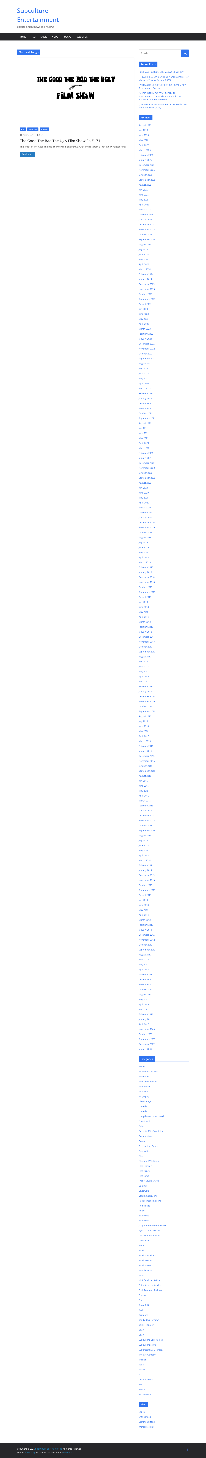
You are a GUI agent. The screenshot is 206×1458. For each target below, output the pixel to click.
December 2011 (147, 979)
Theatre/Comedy (147, 1354)
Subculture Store (147, 1344)
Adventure (144, 1076)
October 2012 (145, 944)
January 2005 (145, 1049)
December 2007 (147, 1044)
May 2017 (143, 671)
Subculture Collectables (151, 1339)
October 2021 (145, 413)
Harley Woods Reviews (150, 1200)
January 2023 (145, 338)
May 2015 (143, 790)
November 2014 (147, 820)
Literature (144, 1240)
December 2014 (147, 815)
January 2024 (145, 279)
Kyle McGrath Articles (149, 1230)
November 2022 (147, 348)
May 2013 (143, 909)
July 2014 (143, 840)
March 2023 (145, 328)
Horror (142, 1210)
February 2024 (146, 274)
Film (33, 36)
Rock (141, 1310)
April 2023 (144, 323)
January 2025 (145, 219)
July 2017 (143, 661)
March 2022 (145, 388)
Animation (144, 1091)
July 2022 (143, 368)
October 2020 (145, 472)
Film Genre (144, 1170)
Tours (141, 1364)
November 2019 (147, 527)
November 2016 (147, 701)
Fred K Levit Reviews (149, 1180)
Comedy (143, 1106)
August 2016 (145, 716)
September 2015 (147, 770)
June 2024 (144, 254)
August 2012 (145, 954)
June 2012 (144, 959)
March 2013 (145, 919)
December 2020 (147, 462)
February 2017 (146, 686)
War (141, 1384)
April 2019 (144, 557)
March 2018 (145, 621)
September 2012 (147, 949)
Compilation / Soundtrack (151, 1116)
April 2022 (144, 383)
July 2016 (143, 721)
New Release (145, 1270)
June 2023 (144, 313)
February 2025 (146, 214)
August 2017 (145, 656)
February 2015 (146, 805)
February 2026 (146, 155)
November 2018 (147, 582)
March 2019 (145, 562)
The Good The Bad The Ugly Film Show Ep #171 (60, 140)
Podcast (67, 36)
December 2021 (147, 403)
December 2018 (147, 577)
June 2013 (144, 905)
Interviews (144, 1215)
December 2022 (147, 343)
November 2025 (147, 169)
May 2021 (143, 438)
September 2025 (147, 179)
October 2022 (145, 353)
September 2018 (147, 592)
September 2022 (147, 358)
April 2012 (144, 969)
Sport (141, 1329)
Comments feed (147, 1421)
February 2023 (146, 333)
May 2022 (143, 378)
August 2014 (145, 835)
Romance (143, 1315)
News (55, 36)
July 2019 (143, 542)
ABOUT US (82, 36)
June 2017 (144, 666)
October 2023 (145, 294)
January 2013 (145, 929)
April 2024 (144, 264)
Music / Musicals (147, 1255)
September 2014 (147, 830)
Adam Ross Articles (148, 1071)
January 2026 (145, 159)
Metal (141, 1245)
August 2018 (145, 597)
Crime (142, 1126)
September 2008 (147, 1039)
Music (43, 36)
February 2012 (146, 974)
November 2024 (147, 229)
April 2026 (144, 145)
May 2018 (143, 611)
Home (22, 36)
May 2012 (143, 964)
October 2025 (145, 174)
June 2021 (144, 433)
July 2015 (143, 780)
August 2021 (145, 423)
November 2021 (147, 408)
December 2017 (147, 636)
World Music (145, 1394)
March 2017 (145, 681)
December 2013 (147, 875)
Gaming (143, 1185)
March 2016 (145, 741)
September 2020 (147, 477)
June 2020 (144, 492)
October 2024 (145, 234)
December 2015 (147, 756)
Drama (142, 1141)
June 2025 (144, 194)
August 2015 (145, 775)
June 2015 (144, 785)
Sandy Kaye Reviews (149, 1319)
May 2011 (143, 999)
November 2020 (147, 467)
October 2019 (145, 532)
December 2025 (147, 164)
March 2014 (145, 860)
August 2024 (145, 244)
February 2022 (146, 393)
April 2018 (144, 616)
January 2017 (145, 691)
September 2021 (147, 418)
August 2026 (145, 125)
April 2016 (144, 736)
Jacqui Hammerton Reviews (152, 1225)
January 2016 (145, 751)
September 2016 (147, 711)
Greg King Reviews (148, 1195)
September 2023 (147, 299)
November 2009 (147, 1029)
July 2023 (143, 308)
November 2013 (147, 880)
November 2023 (147, 289)
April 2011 (144, 1004)
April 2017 (144, 676)
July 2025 (143, 189)
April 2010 (144, 1024)
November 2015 (147, 760)
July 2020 (143, 487)
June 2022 (144, 373)
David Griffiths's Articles (151, 1131)
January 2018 (145, 631)
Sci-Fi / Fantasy (146, 1324)
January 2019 (145, 572)
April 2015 (144, 795)
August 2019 (145, 537)
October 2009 (145, 1034)
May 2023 (143, 318)
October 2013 (145, 885)
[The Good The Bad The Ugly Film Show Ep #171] (75, 90)
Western (143, 1389)
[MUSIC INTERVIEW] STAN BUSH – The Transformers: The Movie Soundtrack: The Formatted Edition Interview (160, 96)
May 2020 (143, 497)
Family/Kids (144, 1151)
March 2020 (145, 507)
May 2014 (143, 850)
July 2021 (143, 428)
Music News (145, 1265)
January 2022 (145, 398)
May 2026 (143, 140)
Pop (141, 1300)
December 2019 (147, 522)
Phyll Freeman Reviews (150, 1290)
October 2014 (145, 825)
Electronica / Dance (148, 1146)
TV (140, 1374)
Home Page (33, 129)
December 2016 (147, 696)
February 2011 (146, 1014)
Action (142, 1066)
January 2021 (145, 457)
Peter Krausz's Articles (150, 1285)
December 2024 (147, 224)
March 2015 (145, 800)
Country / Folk (146, 1121)
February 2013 (146, 924)
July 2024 (143, 249)
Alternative (144, 1086)
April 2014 (144, 855)
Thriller (142, 1359)
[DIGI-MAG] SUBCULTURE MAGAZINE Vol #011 (162, 71)
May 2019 (143, 552)
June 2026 (144, 135)
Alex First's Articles (148, 1081)
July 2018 (143, 602)
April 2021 (144, 443)
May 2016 (143, 731)
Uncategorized (146, 1379)
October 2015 (145, 765)
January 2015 (145, 810)
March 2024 (145, 269)
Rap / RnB (144, 1305)
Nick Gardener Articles (150, 1280)
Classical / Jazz (146, 1101)
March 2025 (145, 209)
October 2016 (145, 706)
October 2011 (145, 989)
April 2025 (144, 204)
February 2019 (146, 567)
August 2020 (145, 482)
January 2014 (145, 870)
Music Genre (145, 1260)
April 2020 (144, 502)
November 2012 (147, 939)
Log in (142, 1411)
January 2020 (145, 517)
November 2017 (147, 641)
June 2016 (144, 726)
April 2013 (144, 914)
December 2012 (147, 934)
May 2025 (143, 199)
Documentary (145, 1136)
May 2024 (143, 259)
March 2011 (145, 1009)
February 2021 (146, 453)
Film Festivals (145, 1166)
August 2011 (145, 994)
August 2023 (145, 304)
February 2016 (146, 746)
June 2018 (144, 607)
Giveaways (144, 1190)
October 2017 (145, 646)
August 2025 (145, 184)
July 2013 (143, 900)
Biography (144, 1096)
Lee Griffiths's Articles (150, 1235)
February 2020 (146, 512)
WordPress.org (146, 1426)
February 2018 (146, 626)
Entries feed (145, 1416)
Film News (144, 1175)
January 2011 (145, 1019)
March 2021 (145, 448)
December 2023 (147, 284)
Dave (41, 135)
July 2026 (143, 130)
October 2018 (145, 587)
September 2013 (147, 890)
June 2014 (144, 845)
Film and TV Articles (149, 1161)
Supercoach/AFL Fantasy (151, 1349)
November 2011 (147, 984)
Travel (142, 1369)
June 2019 (144, 547)
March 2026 (145, 150)
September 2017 (147, 651)
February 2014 (146, 865)
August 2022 (145, 363)
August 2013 (145, 895)
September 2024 (147, 239)
